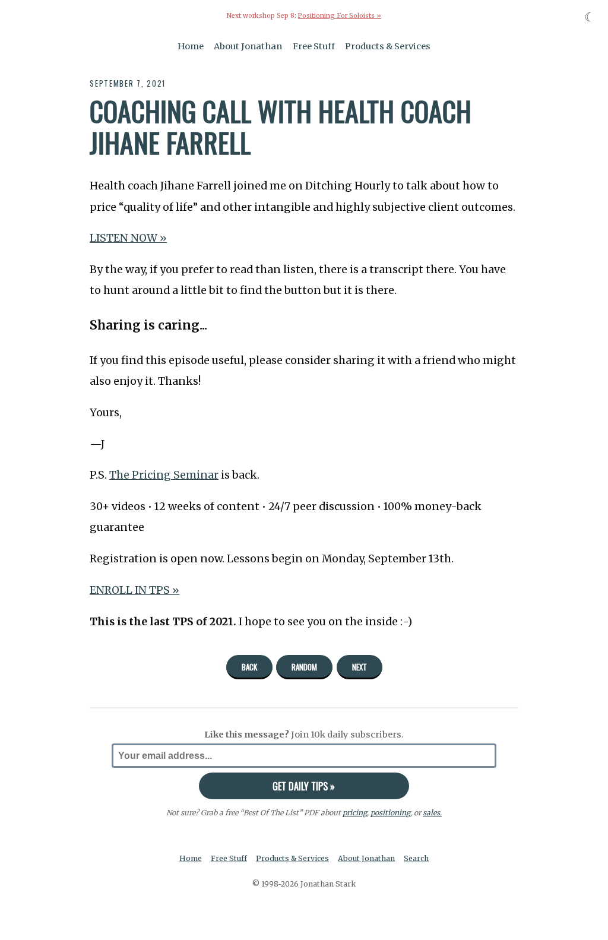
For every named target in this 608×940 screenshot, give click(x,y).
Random (304, 667)
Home (191, 46)
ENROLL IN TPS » (134, 590)
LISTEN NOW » (128, 238)
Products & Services (387, 46)
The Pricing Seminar (163, 475)
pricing (355, 812)
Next (359, 667)
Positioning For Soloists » (339, 16)
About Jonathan (248, 46)
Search (416, 858)
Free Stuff (314, 46)
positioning (390, 812)
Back (249, 667)
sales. (432, 812)
